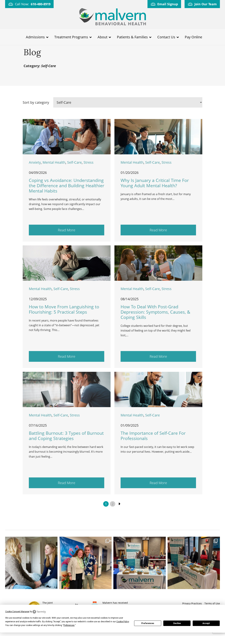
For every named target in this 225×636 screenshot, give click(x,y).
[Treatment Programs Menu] (90, 37)
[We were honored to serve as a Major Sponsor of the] (194, 563)
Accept (206, 623)
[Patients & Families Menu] (150, 37)
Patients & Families (132, 37)
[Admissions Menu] (47, 37)
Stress (88, 162)
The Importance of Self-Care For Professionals (153, 435)
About (102, 37)
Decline (177, 623)
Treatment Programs (71, 37)
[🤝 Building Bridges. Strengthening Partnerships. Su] (139, 563)
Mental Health (54, 162)
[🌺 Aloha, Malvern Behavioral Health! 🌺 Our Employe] (85, 563)
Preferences (147, 623)
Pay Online (193, 37)
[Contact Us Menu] (178, 37)
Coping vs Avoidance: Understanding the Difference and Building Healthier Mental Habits (66, 185)
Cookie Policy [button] (122, 621)
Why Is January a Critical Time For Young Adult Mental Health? (155, 182)
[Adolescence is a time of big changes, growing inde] (31, 563)
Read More (66, 230)
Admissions (35, 37)
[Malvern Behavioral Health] (112, 17)
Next (119, 504)
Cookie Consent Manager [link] (17, 611)
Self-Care (74, 162)
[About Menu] (110, 37)
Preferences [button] (69, 625)
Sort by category (36, 102)
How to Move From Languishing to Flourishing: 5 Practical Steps (64, 309)
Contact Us (166, 37)
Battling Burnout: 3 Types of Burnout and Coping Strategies (66, 435)
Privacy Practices (192, 603)
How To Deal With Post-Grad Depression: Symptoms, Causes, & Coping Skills (155, 312)
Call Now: (32, 4)
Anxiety (35, 162)
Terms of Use (212, 603)
